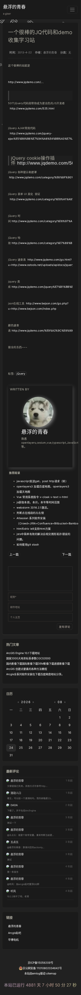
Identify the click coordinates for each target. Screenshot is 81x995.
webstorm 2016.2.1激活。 (33, 507)
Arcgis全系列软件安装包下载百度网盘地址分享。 (35, 674)
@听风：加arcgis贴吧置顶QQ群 (23, 884)
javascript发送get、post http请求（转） (42, 481)
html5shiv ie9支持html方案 (34, 528)
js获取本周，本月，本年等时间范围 (38, 502)
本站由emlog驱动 (34, 973)
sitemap (51, 973)
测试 (9, 859)
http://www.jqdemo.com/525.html (32, 108)
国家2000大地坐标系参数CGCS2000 (28, 658)
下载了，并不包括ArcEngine (21, 810)
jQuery (21, 373)
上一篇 (14, 554)
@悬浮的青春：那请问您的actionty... (25, 847)
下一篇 (66, 554)
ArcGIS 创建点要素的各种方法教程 (26, 668)
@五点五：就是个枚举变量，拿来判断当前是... (30, 835)
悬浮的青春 (14, 7)
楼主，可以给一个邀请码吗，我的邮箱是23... (29, 798)
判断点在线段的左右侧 (30, 512)
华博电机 (13, 939)
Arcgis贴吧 (14, 932)
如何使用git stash (28, 544)
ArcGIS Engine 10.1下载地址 (23, 653)
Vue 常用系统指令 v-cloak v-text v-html (42, 497)
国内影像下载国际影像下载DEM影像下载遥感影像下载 (38, 663)
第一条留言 (12, 872)
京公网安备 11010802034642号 (42, 968)
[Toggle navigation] (72, 9)
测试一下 (11, 823)
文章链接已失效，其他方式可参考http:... (27, 786)
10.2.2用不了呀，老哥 (18, 896)
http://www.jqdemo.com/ (24, 82)
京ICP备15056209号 (40, 962)
